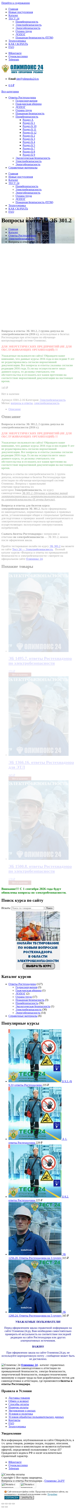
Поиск (49, 908)
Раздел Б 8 (29, 151)
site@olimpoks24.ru (27, 78)
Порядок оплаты (18, 1407)
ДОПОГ (20, 34)
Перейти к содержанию (15, 2)
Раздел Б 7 (29, 148)
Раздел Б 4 (29, 142)
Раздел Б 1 (29, 122)
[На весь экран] (9, 1503)
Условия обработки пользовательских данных (36, 1416)
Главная (13, 8)
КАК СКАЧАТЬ (18, 43)
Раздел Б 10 (29, 126)
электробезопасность (46, 403)
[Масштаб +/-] (13, 1503)
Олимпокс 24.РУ (54, 1480)
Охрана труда (24, 31)
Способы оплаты (18, 1404)
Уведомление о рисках (22, 1410)
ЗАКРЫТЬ (27, 1497)
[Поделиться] (6, 1503)
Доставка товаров (19, 1397)
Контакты (14, 1420)
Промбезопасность (27, 21)
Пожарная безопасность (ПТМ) (34, 37)
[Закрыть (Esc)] (2, 1503)
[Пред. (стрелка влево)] (2, 1506)
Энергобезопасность (28, 28)
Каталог (13, 15)
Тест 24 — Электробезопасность (32, 549)
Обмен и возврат (18, 1401)
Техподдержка (17, 40)
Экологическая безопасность (33, 158)
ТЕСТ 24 (13, 18)
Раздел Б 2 (29, 135)
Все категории (10, 91)
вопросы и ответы (22, 403)
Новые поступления (20, 12)
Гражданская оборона (29, 103)
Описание (14, 409)
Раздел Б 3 (29, 138)
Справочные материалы (22, 167)
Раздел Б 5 (29, 145)
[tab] (41, 409)
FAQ (11, 47)
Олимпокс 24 (29, 1364)
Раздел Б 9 (29, 154)
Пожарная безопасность (30, 113)
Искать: (6, 908)
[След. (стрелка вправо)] (6, 1506)
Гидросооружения (26, 100)
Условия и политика (20, 1413)
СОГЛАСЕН (12, 1497)
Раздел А (28, 119)
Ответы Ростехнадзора (22, 97)
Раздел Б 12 (29, 132)
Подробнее (52, 1494)
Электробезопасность (29, 24)
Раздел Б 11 (29, 129)
